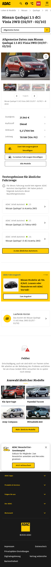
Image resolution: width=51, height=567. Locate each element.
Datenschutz (41, 546)
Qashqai (36, 10)
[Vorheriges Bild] (17, 96)
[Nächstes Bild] (34, 96)
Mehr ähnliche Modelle (25, 429)
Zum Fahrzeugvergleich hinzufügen (27, 148)
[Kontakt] (32, 3)
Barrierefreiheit (11, 561)
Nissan (24, 10)
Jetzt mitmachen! (23, 465)
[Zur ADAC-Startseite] (6, 3)
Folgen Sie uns (10, 494)
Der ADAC (8, 504)
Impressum (9, 546)
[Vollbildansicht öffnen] (46, 56)
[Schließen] (46, 448)
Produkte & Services (12, 485)
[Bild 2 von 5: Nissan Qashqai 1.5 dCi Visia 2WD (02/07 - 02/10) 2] (24, 87)
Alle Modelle (25, 163)
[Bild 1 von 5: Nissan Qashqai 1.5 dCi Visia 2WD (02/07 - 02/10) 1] (9, 87)
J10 (46, 10)
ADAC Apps (9, 476)
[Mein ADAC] (26, 3)
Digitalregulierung (12, 556)
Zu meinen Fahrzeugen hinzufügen (28, 157)
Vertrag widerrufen (38, 556)
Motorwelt (9, 513)
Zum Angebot (25, 296)
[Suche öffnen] (21, 3)
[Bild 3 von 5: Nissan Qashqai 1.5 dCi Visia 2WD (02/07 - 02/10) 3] (38, 87)
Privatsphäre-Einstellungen (16, 551)
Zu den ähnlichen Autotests (25, 251)
